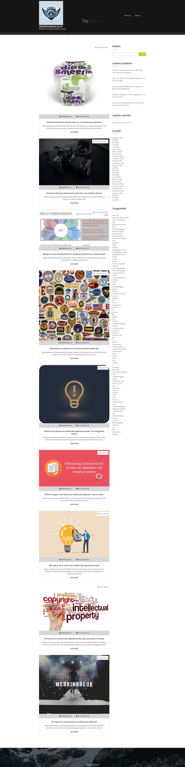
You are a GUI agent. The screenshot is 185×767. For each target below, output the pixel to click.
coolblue (115, 280)
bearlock (115, 243)
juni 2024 (115, 198)
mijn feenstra (117, 351)
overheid (115, 367)
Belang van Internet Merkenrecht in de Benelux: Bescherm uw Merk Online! (74, 254)
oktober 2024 (117, 188)
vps (113, 427)
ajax (113, 222)
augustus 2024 (117, 193)
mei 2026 (115, 145)
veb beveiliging (117, 416)
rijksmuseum (117, 383)
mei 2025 (115, 172)
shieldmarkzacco (66, 116)
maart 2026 (116, 149)
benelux (115, 248)
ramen (114, 379)
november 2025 (118, 159)
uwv (113, 413)
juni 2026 (115, 142)
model (114, 356)
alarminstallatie (118, 231)
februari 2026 (117, 152)
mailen (114, 342)
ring (113, 386)
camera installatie (118, 264)
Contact (138, 15)
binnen (114, 257)
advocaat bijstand (118, 220)
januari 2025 (116, 182)
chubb (114, 275)
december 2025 (118, 156)
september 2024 (118, 191)
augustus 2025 (117, 165)
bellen (114, 245)
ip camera (115, 330)
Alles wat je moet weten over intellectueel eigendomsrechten (74, 565)
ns (113, 365)
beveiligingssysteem (119, 252)
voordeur (115, 425)
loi (113, 340)
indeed (114, 326)
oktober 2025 (117, 161)
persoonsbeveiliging (119, 372)
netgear (115, 363)
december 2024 (118, 184)
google (114, 317)
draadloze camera (118, 294)
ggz (113, 314)
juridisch (115, 333)
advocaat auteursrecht (120, 218)
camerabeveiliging (118, 268)
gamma (115, 312)
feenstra (115, 307)
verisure (115, 418)
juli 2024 (115, 195)
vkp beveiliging (117, 423)
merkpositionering (119, 349)
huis (113, 319)
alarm (114, 227)
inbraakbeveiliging (118, 324)
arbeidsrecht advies (119, 238)
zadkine (115, 434)
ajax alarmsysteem (119, 224)
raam (114, 374)
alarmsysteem (117, 234)
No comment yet (83, 116)
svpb (114, 404)
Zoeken (116, 46)
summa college (117, 402)
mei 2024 (115, 200)
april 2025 (115, 175)
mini (113, 353)
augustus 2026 (117, 138)
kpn (113, 337)
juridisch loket (117, 335)
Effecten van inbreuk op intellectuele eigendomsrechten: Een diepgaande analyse (74, 432)
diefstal (115, 291)
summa (115, 400)
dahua (114, 282)
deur (114, 284)
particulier (116, 370)
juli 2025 (115, 168)
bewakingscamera (118, 254)
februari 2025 (117, 179)
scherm (115, 390)
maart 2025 (116, 177)
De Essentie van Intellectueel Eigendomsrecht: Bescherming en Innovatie (74, 639)
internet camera (118, 328)
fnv (113, 310)
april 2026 (115, 147)
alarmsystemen (118, 236)
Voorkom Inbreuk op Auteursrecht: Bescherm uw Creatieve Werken (74, 193)
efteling (115, 298)
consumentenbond (119, 277)
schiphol (115, 393)
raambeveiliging (118, 377)
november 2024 (118, 186)
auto (114, 241)
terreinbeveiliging (118, 406)
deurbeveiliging (117, 287)
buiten (114, 261)
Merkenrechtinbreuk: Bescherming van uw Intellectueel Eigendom (74, 122)
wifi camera (116, 432)
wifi (113, 430)
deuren (115, 289)
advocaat (115, 215)
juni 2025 (115, 170)
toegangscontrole (118, 409)
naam (114, 358)
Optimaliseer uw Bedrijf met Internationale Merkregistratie (74, 348)
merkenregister (118, 347)
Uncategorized (117, 411)
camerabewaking (118, 271)
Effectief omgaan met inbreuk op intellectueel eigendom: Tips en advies (74, 494)
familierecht (116, 305)
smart (114, 395)
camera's (115, 266)
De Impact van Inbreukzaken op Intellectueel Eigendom (74, 722)
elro (113, 301)
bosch (114, 259)
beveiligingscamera (119, 250)
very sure (115, 420)
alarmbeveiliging (118, 229)
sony (114, 397)
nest (113, 360)
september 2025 (118, 163)
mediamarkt (116, 344)
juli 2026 (115, 140)
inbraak (115, 321)
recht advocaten (118, 381)
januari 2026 (116, 154)
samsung (115, 388)
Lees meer (74, 132)
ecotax (114, 296)
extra (114, 303)
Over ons (127, 15)
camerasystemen (118, 273)
